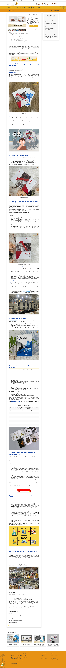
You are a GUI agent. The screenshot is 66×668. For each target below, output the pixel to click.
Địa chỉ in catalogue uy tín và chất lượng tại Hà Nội (17, 42)
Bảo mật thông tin (53, 658)
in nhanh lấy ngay (27, 480)
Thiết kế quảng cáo (44, 655)
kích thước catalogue (13, 320)
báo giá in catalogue (15, 401)
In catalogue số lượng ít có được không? (14, 618)
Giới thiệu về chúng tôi (54, 655)
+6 (24, 30)
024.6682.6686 (14, 662)
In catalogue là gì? (10, 613)
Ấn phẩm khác (43, 659)
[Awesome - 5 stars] (11, 625)
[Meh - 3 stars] (10, 625)
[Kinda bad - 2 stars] (9, 625)
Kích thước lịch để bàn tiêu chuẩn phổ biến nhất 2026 (51, 29)
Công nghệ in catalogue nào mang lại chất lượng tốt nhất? (18, 38)
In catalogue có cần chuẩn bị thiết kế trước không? (15, 620)
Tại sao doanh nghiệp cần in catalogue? (16, 35)
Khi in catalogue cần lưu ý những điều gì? (16, 36)
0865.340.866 (46, 4)
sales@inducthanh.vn (15, 663)
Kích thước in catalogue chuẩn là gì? (15, 39)
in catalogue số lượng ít (26, 291)
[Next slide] (57, 639)
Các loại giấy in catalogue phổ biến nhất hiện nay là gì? (18, 37)
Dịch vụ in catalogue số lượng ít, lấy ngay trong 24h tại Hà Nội (53, 645)
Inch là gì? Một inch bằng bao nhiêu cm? (51, 21)
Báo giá (29, 7)
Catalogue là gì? (12, 34)
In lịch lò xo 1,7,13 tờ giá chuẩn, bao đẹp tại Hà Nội (51, 26)
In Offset (10, 282)
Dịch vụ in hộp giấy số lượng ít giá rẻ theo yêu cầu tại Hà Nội (51, 32)
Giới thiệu (16, 7)
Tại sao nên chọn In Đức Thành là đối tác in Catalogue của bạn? (18, 41)
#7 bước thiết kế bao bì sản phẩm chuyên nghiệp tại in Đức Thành (51, 34)
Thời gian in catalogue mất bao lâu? (13, 622)
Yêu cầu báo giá (55, 4)
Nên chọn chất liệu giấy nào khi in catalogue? (15, 616)
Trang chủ (10, 7)
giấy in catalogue (14, 268)
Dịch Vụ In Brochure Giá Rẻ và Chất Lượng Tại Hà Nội (39, 645)
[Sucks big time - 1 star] (8, 625)
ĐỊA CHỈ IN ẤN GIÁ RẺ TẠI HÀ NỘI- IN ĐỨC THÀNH (51, 37)
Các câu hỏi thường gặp (54, 659)
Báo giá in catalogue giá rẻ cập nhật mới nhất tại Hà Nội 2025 (18, 40)
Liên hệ (38, 7)
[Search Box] (58, 7)
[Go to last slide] (9, 639)
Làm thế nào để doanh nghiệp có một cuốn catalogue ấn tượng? (51, 16)
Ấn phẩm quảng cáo (44, 658)
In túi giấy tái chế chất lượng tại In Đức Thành (51, 18)
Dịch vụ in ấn (22, 7)
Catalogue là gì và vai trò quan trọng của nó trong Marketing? (18, 33)
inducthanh (38, 4)
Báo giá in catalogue (13, 644)
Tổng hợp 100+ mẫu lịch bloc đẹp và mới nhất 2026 (51, 24)
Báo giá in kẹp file (26, 644)
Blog (33, 7)
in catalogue (18, 282)
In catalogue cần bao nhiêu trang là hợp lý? (14, 615)
